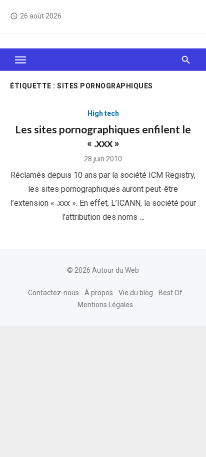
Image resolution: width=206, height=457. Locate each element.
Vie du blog (135, 293)
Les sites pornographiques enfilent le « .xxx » (103, 135)
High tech (103, 113)
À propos (98, 293)
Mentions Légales (105, 305)
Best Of (170, 293)
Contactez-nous (53, 293)
